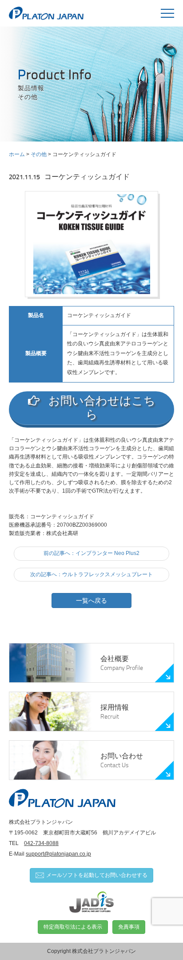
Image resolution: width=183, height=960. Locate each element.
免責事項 (128, 927)
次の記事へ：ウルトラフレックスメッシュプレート (91, 574)
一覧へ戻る (91, 600)
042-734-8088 (41, 843)
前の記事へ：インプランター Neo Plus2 (91, 553)
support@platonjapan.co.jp (58, 854)
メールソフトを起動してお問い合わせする (96, 875)
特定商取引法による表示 (73, 927)
